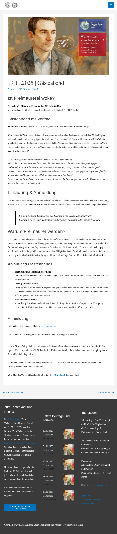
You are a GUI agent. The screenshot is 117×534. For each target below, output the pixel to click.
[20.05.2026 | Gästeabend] (68, 449)
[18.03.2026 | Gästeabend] (68, 480)
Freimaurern (10, 442)
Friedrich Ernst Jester (25, 442)
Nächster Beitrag (105, 392)
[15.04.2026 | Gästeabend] (68, 464)
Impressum (86, 495)
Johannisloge (14, 419)
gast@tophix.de (48, 325)
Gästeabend (13, 89)
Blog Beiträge (87, 503)
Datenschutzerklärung (91, 499)
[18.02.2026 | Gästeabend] (68, 495)
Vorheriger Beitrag (13, 392)
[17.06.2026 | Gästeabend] (68, 434)
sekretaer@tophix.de (98, 485)
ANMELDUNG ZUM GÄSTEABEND (20, 507)
